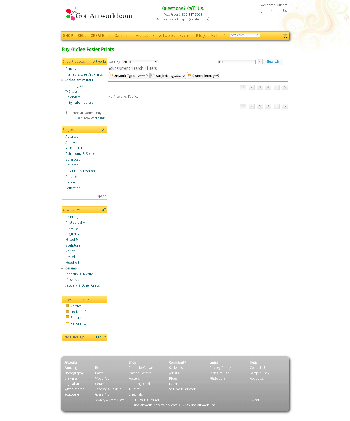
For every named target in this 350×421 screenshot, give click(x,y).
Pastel (70, 256)
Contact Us (258, 367)
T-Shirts (71, 91)
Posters (134, 378)
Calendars (72, 97)
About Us (257, 378)
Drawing (71, 228)
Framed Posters (140, 373)
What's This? (98, 118)
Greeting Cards (76, 85)
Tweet (254, 399)
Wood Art (72, 262)
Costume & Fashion (80, 170)
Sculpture (72, 245)
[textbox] (237, 62)
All (104, 129)
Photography (75, 222)
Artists (142, 35)
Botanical (72, 159)
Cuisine (71, 176)
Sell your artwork (182, 389)
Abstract (71, 136)
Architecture (74, 148)
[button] (272, 62)
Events (186, 35)
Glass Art (72, 279)
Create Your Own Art (144, 399)
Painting (72, 216)
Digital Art (73, 234)
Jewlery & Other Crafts (82, 285)
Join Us (281, 10)
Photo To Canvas (141, 367)
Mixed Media (75, 239)
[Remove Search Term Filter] (189, 75)
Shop (132, 362)
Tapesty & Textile (108, 389)
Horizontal (78, 311)
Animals (71, 142)
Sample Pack (259, 373)
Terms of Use (219, 373)
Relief (70, 251)
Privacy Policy (220, 367)
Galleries (123, 35)
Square (76, 317)
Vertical (77, 306)
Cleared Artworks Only (84, 113)
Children (72, 165)
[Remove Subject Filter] (153, 75)
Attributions (217, 378)
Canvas (70, 68)
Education (72, 188)
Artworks (167, 35)
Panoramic (78, 323)
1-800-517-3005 (190, 14)
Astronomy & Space (80, 153)
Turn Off (100, 337)
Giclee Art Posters (79, 80)
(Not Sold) (88, 103)
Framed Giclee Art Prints (84, 74)
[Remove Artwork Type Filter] (111, 75)
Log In (262, 10)
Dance (70, 182)
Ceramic (71, 268)
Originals (72, 103)
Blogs (201, 35)
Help (215, 35)
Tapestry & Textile (79, 274)
